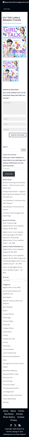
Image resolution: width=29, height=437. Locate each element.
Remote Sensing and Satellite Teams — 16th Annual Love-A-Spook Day (14, 185)
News (5, 360)
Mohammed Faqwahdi (11, 356)
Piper (5, 23)
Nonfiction (9, 414)
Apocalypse (7, 297)
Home (5, 411)
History (5, 335)
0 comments (18, 23)
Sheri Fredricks (8, 223)
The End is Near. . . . (10, 385)
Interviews (6, 346)
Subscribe (9, 174)
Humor (5, 342)
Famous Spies (8, 321)
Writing (5, 402)
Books (5, 310)
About (13, 411)
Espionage (7, 318)
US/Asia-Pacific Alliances (12, 395)
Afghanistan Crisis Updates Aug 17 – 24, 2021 (13, 270)
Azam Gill (6, 267)
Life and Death (8, 349)
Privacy (13, 420)
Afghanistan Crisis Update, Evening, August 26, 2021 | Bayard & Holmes (13, 234)
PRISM (5, 367)
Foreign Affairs (8, 328)
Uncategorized (8, 392)
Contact (20, 417)
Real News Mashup (10, 370)
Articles (19, 414)
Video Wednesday (9, 399)
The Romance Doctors (11, 388)
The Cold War (8, 381)
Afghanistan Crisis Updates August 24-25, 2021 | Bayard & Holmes (14, 258)
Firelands (6, 325)
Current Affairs (8, 314)
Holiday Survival (9, 339)
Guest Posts (7, 332)
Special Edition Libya (11, 374)
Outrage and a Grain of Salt (13, 363)
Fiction (21, 411)
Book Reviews (8, 307)
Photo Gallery (9, 417)
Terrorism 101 (7, 378)
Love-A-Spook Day (9, 353)
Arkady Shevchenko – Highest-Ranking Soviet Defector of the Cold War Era (14, 194)
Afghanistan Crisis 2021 (12, 287)
